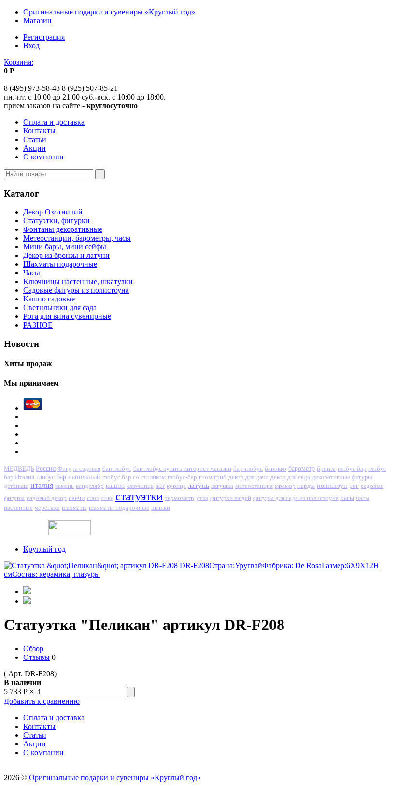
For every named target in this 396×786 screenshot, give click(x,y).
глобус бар (352, 468)
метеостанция (254, 486)
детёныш (16, 485)
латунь (198, 485)
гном (205, 477)
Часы (31, 273)
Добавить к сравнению (42, 701)
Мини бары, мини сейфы (64, 247)
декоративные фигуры (342, 477)
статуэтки (139, 496)
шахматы (74, 507)
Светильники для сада (60, 307)
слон (93, 497)
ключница (140, 485)
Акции (34, 148)
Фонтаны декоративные (62, 229)
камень (64, 485)
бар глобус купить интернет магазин (182, 468)
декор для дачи (248, 477)
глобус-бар (182, 477)
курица (176, 485)
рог (354, 485)
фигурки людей (230, 497)
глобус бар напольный (68, 477)
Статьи (34, 139)
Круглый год (44, 549)
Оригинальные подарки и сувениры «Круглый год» (109, 12)
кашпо (115, 485)
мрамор (285, 485)
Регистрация (44, 37)
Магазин (37, 20)
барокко (275, 468)
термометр (179, 497)
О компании (43, 157)
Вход (31, 46)
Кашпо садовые (49, 299)
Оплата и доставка (54, 122)
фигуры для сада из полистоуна (296, 498)
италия (41, 485)
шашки (160, 507)
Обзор (33, 648)
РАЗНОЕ (38, 325)
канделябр (90, 485)
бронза (326, 468)
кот (160, 485)
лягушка (222, 485)
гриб (220, 477)
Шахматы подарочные (60, 264)
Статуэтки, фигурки (56, 220)
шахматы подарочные (119, 507)
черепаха (47, 507)
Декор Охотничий (53, 212)
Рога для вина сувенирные (67, 316)
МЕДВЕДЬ (19, 468)
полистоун (332, 485)
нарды (306, 485)
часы (347, 497)
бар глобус (116, 468)
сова (107, 497)
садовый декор (47, 497)
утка (202, 498)
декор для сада (290, 477)
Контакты (39, 131)
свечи (77, 497)
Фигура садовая (78, 468)
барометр (301, 468)
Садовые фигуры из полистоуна (76, 290)
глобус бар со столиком (134, 477)
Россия (46, 468)
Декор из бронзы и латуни (66, 255)
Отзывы (36, 657)
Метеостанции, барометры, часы (77, 238)
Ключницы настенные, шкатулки (78, 281)
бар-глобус (248, 468)
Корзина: (18, 62)
